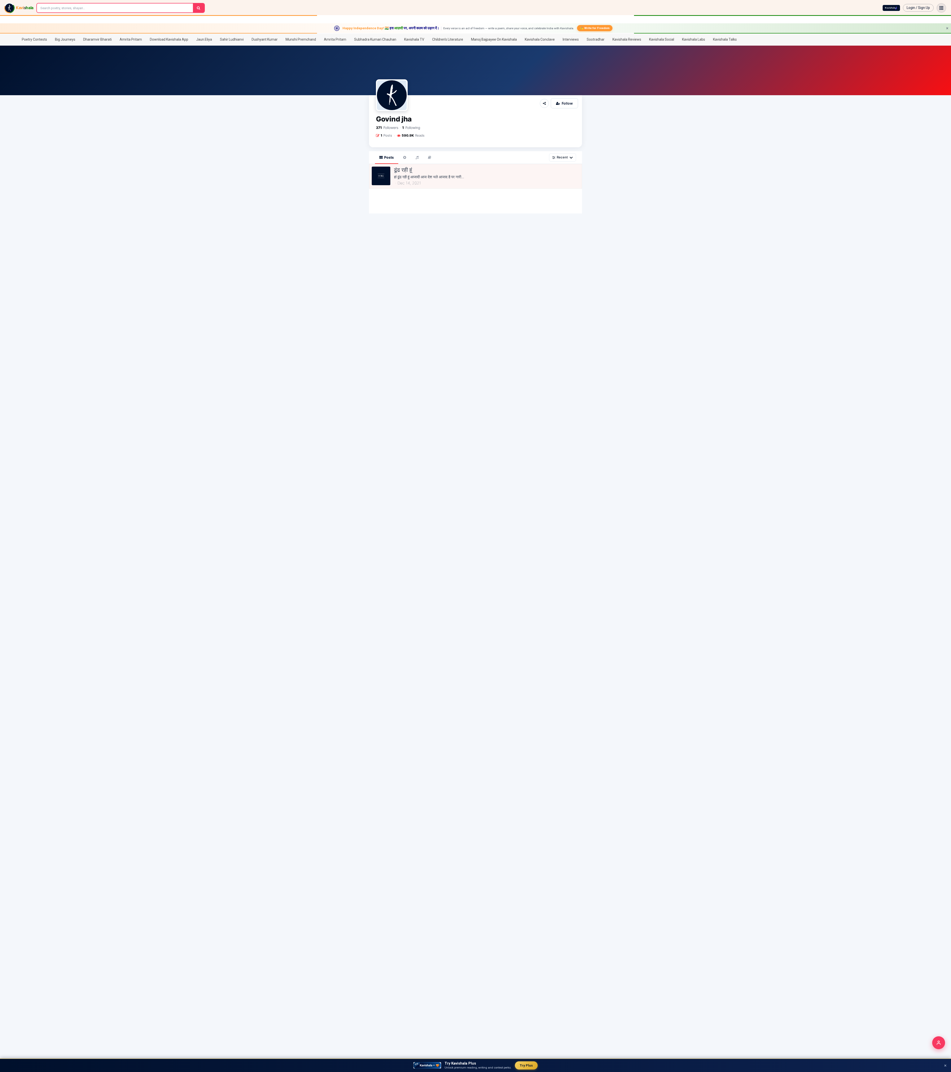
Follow (567, 103)
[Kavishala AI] (891, 8)
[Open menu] (941, 8)
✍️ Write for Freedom (594, 28)
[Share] (544, 103)
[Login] (938, 1042)
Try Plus (526, 1065)
